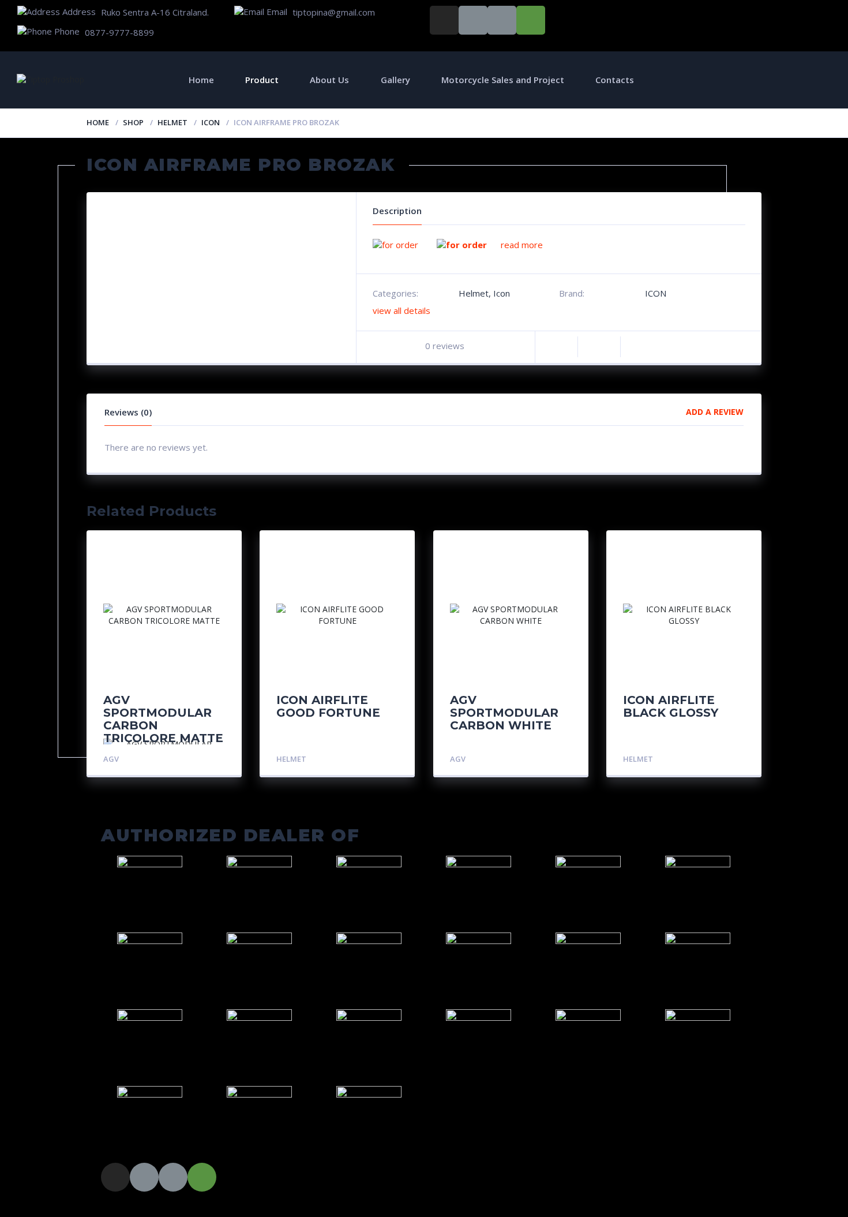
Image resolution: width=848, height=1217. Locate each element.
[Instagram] (444, 20)
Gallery (395, 79)
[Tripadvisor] (530, 20)
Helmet (172, 122)
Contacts (614, 79)
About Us (329, 79)
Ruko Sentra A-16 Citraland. (155, 12)
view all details (401, 310)
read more (522, 244)
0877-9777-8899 (119, 32)
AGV (111, 759)
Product (262, 79)
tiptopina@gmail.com (333, 12)
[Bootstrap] (473, 20)
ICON (655, 293)
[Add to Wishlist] (598, 347)
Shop (133, 122)
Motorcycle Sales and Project (502, 79)
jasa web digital (171, 1206)
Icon (210, 122)
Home (201, 79)
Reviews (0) (128, 412)
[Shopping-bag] (501, 20)
